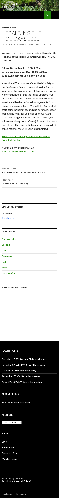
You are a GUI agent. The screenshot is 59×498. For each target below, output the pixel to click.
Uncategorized (9, 273)
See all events (8, 218)
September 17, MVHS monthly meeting (21, 376)
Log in (4, 441)
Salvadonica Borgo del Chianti (16, 481)
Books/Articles (9, 239)
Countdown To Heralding (15, 182)
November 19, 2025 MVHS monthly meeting (23, 364)
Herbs (5, 261)
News (13, 27)
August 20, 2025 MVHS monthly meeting (22, 381)
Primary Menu (55, 15)
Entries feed (8, 447)
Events (5, 27)
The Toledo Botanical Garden (16, 402)
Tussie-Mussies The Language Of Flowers (23, 170)
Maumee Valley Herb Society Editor (36, 44)
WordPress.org (9, 458)
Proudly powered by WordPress (15, 494)
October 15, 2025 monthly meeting (19, 370)
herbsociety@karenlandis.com (18, 151)
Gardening (7, 256)
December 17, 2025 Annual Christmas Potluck (24, 359)
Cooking (6, 244)
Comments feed (9, 453)
